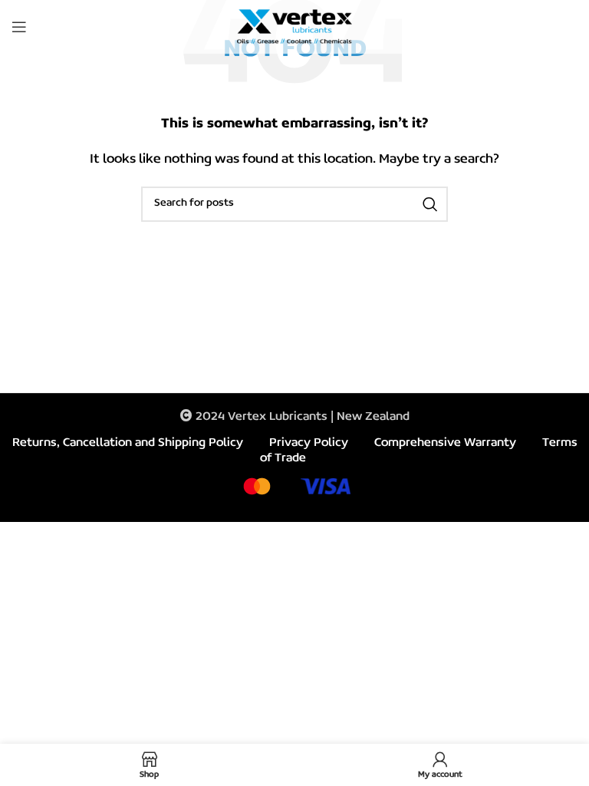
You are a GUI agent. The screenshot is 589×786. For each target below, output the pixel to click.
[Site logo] (294, 27)
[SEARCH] (430, 204)
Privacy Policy (308, 443)
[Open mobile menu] (19, 27)
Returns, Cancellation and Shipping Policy (127, 443)
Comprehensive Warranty (445, 443)
